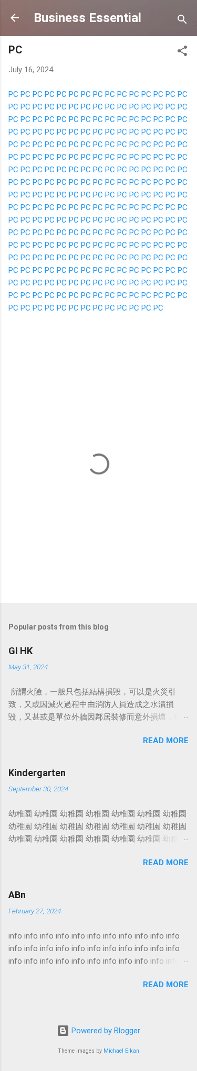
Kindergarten (37, 772)
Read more (166, 740)
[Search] (182, 21)
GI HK (20, 650)
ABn (17, 894)
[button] (182, 53)
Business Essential (87, 17)
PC (13, 94)
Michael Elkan (121, 1050)
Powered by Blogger (104, 1030)
